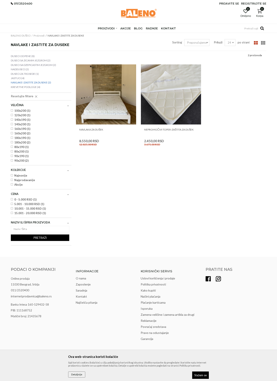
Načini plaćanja (150, 296)
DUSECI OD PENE (23, 56)
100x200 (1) (22, 110)
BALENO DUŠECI (21, 35)
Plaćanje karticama (153, 302)
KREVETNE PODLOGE (25, 87)
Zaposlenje (83, 284)
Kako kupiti (148, 290)
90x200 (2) (21, 160)
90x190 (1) (21, 156)
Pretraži (40, 237)
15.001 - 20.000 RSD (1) (30, 213)
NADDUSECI (20, 69)
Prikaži (218, 42)
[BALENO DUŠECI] (139, 13)
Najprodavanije (24, 180)
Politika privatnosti (153, 284)
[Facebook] (208, 278)
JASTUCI (17, 78)
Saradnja (81, 290)
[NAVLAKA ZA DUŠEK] (106, 94)
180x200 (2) (22, 142)
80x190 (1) (21, 147)
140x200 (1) (22, 124)
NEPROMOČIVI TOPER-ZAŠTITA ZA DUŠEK (169, 129)
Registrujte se (253, 3)
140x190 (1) (22, 119)
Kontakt (81, 296)
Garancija (147, 339)
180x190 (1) (22, 138)
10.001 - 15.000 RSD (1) (30, 208)
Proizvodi (39, 35)
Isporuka (147, 308)
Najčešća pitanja (86, 302)
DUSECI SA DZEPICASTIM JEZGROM (33, 65)
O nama (81, 278)
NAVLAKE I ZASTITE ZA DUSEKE (31, 82)
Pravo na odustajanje (155, 333)
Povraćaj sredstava (153, 326)
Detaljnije (76, 374)
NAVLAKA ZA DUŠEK (91, 129)
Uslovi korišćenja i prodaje (158, 278)
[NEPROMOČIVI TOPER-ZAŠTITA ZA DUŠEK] (171, 94)
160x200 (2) (22, 133)
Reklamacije (148, 320)
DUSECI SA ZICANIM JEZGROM (30, 60)
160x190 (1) (22, 129)
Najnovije (20, 175)
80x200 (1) (21, 151)
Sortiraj (177, 42)
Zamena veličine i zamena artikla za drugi (167, 314)
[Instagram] (218, 278)
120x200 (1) (22, 115)
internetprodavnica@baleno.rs (31, 296)
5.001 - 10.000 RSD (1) (29, 204)
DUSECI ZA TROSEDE (25, 73)
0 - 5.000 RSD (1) (25, 199)
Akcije (18, 184)
